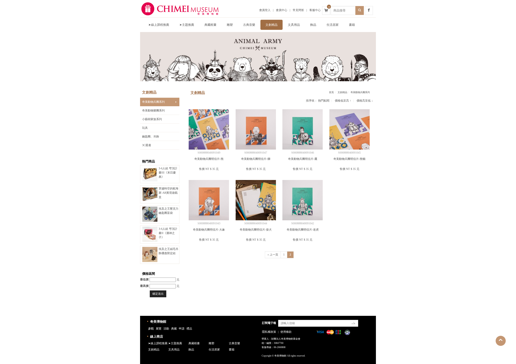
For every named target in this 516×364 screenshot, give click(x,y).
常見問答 (298, 10)
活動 (166, 328)
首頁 (331, 92)
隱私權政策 (269, 331)
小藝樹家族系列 (152, 119)
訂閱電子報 (269, 322)
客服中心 (315, 10)
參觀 (151, 328)
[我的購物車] (326, 10)
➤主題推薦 (186, 24)
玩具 (145, 127)
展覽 (158, 328)
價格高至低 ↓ (365, 100)
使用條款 (286, 331)
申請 (181, 328)
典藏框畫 (210, 24)
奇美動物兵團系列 (153, 101)
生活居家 (333, 24)
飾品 (313, 24)
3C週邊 (146, 145)
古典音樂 (249, 24)
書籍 (352, 24)
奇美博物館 (158, 321)
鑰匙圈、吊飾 (150, 136)
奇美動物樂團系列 (153, 110)
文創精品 (271, 24)
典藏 (174, 328)
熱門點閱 (323, 100)
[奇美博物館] (183, 9)
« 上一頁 (272, 254)
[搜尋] (359, 10)
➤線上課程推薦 (158, 24)
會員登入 (264, 10)
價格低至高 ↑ (343, 100)
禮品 (189, 328)
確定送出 (158, 293)
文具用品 (294, 24)
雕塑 (230, 24)
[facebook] (369, 10)
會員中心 (281, 10)
